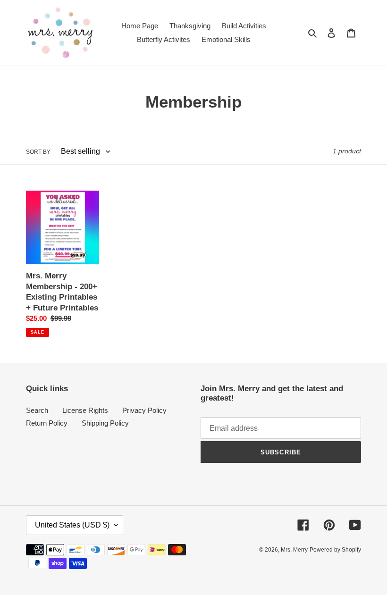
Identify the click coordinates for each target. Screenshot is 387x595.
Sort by (38, 152)
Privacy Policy (144, 410)
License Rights (85, 410)
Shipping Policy (105, 423)
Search (37, 410)
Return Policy (46, 423)
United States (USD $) (72, 525)
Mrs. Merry (294, 549)
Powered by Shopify (335, 549)
